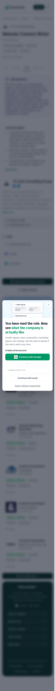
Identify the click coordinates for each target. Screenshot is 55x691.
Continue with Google (30, 357)
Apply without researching (27, 386)
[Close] (48, 304)
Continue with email (28, 378)
